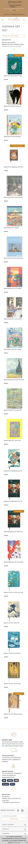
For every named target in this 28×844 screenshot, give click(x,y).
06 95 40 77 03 (6, 14)
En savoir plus (16, 842)
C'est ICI (14, 10)
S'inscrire (14, 819)
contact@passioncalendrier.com (18, 14)
